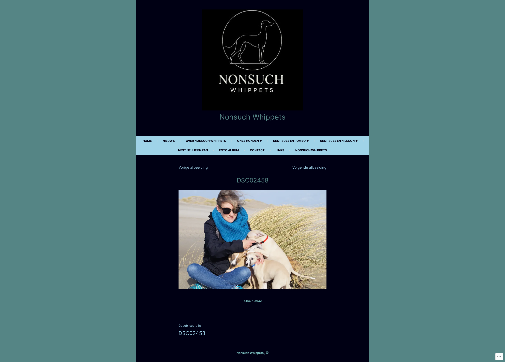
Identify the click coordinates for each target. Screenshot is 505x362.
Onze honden (248, 141)
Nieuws (169, 141)
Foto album (229, 150)
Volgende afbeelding (309, 167)
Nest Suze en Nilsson (337, 141)
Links (280, 150)
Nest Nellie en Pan (193, 150)
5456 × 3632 (252, 301)
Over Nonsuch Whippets (206, 141)
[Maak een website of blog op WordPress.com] (267, 353)
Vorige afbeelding (193, 167)
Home (147, 141)
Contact (257, 150)
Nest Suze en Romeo (289, 141)
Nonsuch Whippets (252, 116)
